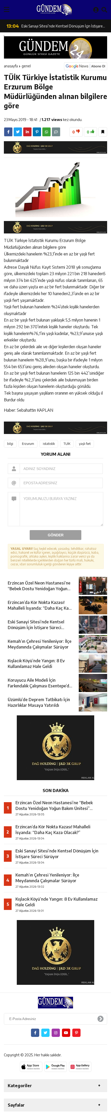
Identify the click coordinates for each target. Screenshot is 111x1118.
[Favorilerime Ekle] (102, 132)
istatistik (49, 444)
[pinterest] (37, 132)
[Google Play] (55, 1067)
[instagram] (56, 1033)
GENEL (26, 66)
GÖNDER (56, 535)
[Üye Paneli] (96, 9)
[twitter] (17, 132)
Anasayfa (11, 66)
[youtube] (66, 1033)
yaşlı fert (85, 444)
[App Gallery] (80, 1067)
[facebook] (8, 132)
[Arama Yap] (104, 9)
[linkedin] (27, 132)
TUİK (67, 444)
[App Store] (31, 1067)
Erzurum (28, 444)
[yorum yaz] (56, 132)
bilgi (10, 444)
